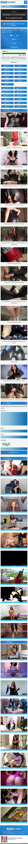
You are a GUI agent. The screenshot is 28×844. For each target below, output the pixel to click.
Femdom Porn (8, 88)
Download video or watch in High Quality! (15, 24)
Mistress (21, 73)
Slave (8, 80)
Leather (8, 73)
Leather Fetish (8, 95)
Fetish (21, 65)
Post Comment (14, 452)
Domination (8, 65)
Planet (8, 2)
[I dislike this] (17, 36)
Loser (8, 106)
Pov (8, 76)
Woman (8, 84)
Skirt (21, 76)
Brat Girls (21, 102)
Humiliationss (21, 69)
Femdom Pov (21, 88)
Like (13, 35)
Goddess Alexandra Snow (8, 91)
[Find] (25, 6)
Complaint (14, 47)
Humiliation (8, 102)
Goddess (8, 69)
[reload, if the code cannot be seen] (6, 446)
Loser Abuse (21, 106)
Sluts (21, 80)
